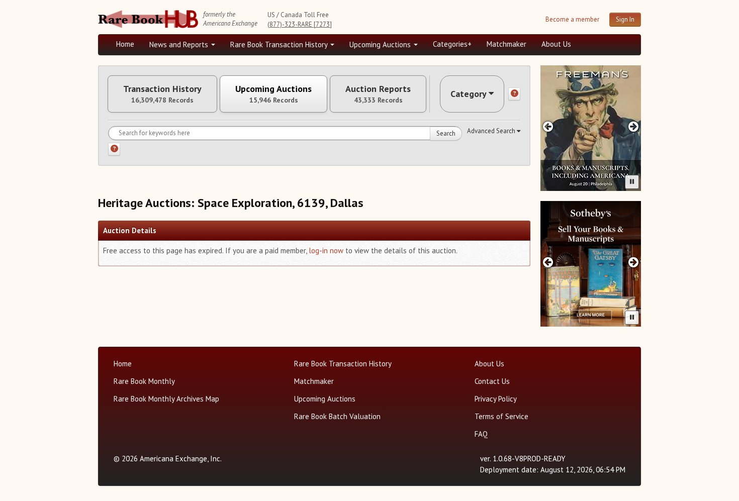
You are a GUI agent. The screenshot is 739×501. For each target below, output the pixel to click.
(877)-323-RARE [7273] (299, 24)
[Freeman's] (590, 128)
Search (445, 133)
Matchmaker (506, 44)
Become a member (572, 19)
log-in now (326, 250)
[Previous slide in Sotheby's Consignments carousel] (547, 262)
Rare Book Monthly (144, 381)
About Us (556, 44)
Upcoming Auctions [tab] (273, 94)
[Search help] (114, 149)
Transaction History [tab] (162, 94)
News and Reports (179, 44)
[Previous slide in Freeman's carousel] (547, 126)
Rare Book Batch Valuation (337, 416)
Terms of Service (501, 416)
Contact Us (492, 381)
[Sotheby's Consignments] (590, 264)
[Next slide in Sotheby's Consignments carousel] (633, 262)
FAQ (481, 434)
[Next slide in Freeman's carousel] (633, 126)
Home (125, 44)
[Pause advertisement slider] (632, 182)
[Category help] (514, 94)
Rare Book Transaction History (279, 44)
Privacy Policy (496, 399)
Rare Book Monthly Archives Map (166, 399)
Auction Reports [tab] (378, 94)
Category (468, 93)
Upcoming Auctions (381, 44)
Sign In (625, 19)
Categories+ (452, 44)
